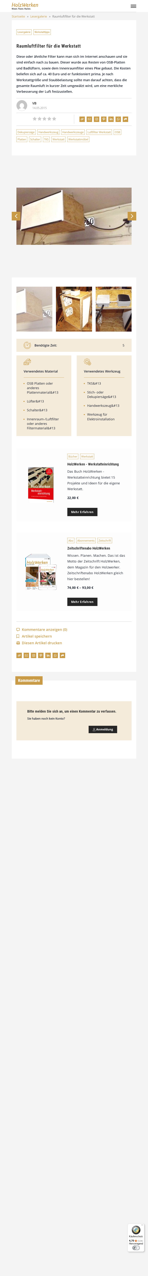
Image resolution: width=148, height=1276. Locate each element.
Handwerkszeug (48, 132)
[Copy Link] (82, 119)
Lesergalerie (38, 16)
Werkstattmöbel (78, 139)
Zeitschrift (105, 540)
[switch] (136, 1248)
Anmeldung (104, 729)
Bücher (72, 456)
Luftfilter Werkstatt (99, 132)
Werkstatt (58, 139)
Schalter (35, 139)
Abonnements (86, 540)
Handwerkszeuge (73, 132)
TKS (46, 139)
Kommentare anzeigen (44, 629)
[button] (132, 216)
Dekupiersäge (26, 132)
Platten (22, 139)
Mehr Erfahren (82, 512)
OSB (117, 132)
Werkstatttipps (42, 32)
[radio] (35, 119)
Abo (70, 540)
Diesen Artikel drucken (42, 642)
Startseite (18, 16)
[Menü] (142, 1226)
